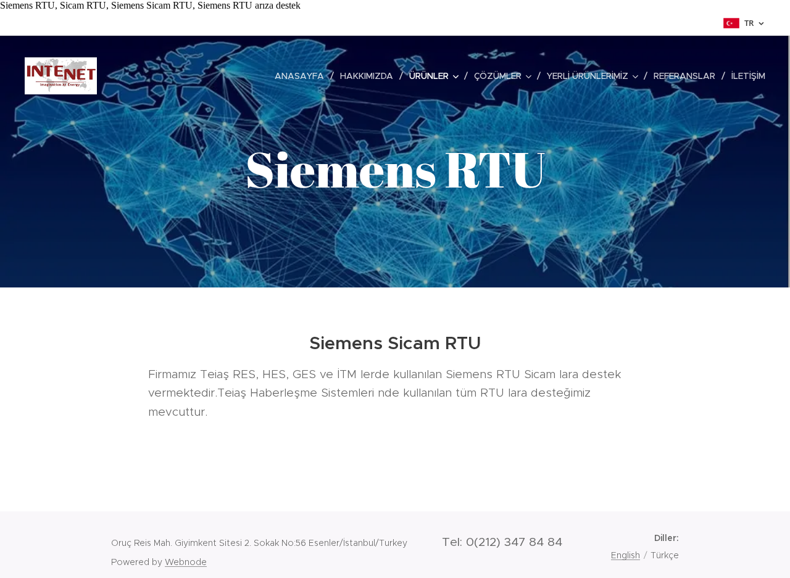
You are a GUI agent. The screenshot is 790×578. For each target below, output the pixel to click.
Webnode (186, 562)
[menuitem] (303, 75)
